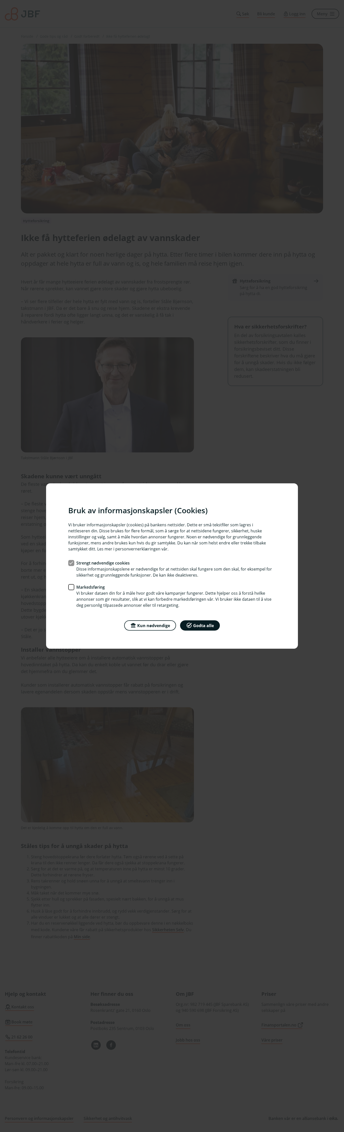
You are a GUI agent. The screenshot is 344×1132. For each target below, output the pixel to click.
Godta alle (203, 625)
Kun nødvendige (153, 625)
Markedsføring (90, 587)
